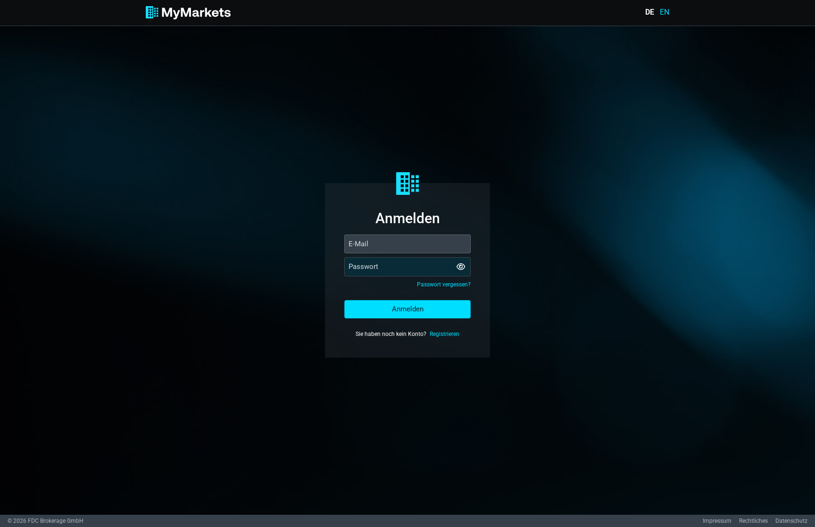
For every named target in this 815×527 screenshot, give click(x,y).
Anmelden (408, 309)
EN (664, 12)
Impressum (717, 521)
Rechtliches (753, 521)
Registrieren (444, 334)
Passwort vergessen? (444, 284)
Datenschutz (791, 521)
